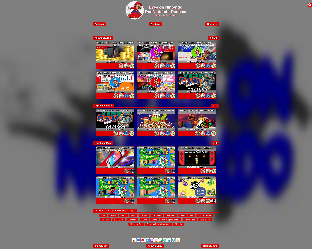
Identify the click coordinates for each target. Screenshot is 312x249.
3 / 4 (215, 105)
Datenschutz (210, 246)
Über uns (212, 24)
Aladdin (178, 224)
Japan (144, 220)
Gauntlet (105, 220)
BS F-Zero (118, 220)
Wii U (154, 220)
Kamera (144, 215)
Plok (103, 215)
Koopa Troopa (204, 215)
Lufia (133, 215)
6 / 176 (213, 38)
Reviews (155, 24)
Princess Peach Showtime (158, 224)
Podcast (99, 24)
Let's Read (170, 215)
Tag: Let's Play (103, 143)
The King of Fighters (170, 220)
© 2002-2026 (155, 246)
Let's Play (156, 215)
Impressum (101, 246)
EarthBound (190, 220)
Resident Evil (136, 224)
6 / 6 (215, 143)
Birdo (123, 215)
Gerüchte (132, 220)
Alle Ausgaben (103, 38)
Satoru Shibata (186, 215)
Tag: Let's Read (103, 105)
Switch (113, 215)
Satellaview (205, 220)
